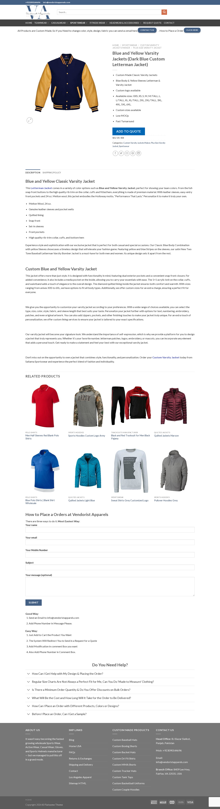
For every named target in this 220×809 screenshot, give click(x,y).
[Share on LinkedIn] (138, 153)
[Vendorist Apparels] (38, 12)
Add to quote (128, 131)
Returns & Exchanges (80, 758)
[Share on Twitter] (121, 153)
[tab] (32, 172)
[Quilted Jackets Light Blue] (88, 471)
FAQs (72, 752)
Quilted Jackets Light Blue (81, 500)
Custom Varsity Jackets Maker (136, 143)
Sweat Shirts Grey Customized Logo (129, 500)
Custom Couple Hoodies (125, 789)
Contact (169, 23)
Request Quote (152, 23)
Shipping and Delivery (81, 764)
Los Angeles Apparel (80, 777)
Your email (31, 537)
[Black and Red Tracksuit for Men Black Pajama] (131, 406)
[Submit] (164, 12)
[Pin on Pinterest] (132, 153)
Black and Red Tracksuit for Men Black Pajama (130, 437)
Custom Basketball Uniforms (128, 783)
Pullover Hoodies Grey (166, 500)
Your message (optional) (38, 575)
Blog (71, 739)
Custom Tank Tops (122, 777)
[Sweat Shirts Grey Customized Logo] (131, 471)
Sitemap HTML (77, 783)
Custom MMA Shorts (124, 764)
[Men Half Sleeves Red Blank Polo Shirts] (45, 406)
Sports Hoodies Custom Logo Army (86, 435)
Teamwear (40, 23)
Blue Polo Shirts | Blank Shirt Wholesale (40, 502)
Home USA (75, 746)
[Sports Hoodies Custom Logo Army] (88, 406)
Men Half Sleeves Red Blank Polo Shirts (42, 437)
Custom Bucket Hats (124, 752)
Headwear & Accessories (124, 23)
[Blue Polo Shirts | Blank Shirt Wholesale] (45, 471)
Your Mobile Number (36, 550)
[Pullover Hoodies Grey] (174, 471)
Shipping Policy (52, 172)
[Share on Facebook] (115, 153)
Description (32, 172)
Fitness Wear (97, 23)
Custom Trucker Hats (124, 770)
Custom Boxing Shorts (124, 746)
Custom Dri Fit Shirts (123, 758)
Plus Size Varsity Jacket (147, 47)
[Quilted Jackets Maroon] (174, 406)
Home (28, 23)
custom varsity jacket (165, 357)
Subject (29, 562)
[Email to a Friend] (127, 153)
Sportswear (77, 23)
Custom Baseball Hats (124, 739)
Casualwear (58, 23)
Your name (31, 525)
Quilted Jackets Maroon (166, 435)
